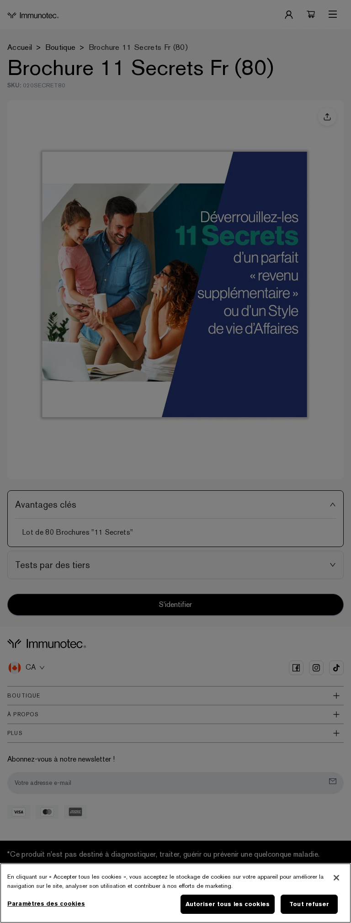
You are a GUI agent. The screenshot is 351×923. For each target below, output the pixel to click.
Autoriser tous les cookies (228, 904)
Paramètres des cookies (46, 903)
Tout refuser (309, 904)
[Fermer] (336, 878)
